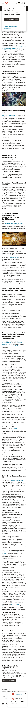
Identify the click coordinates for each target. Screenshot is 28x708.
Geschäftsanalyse (13, 257)
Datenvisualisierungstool (17, 480)
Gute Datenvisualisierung (8, 115)
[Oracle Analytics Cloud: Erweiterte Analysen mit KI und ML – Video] (14, 99)
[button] (3, 3)
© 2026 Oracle (5, 689)
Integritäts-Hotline (5, 698)
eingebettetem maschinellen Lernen (11, 346)
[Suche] (16, 3)
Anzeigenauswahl (5, 696)
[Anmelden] (22, 3)
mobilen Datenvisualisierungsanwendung (10, 429)
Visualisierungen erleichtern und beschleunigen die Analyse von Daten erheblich (14, 48)
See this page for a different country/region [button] (10, 27)
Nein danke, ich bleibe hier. (10, 22)
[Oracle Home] (6, 3)
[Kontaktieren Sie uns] (25, 3)
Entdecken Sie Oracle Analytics (9, 680)
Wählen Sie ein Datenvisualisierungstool (10, 605)
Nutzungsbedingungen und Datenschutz (10, 691)
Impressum (4, 694)
